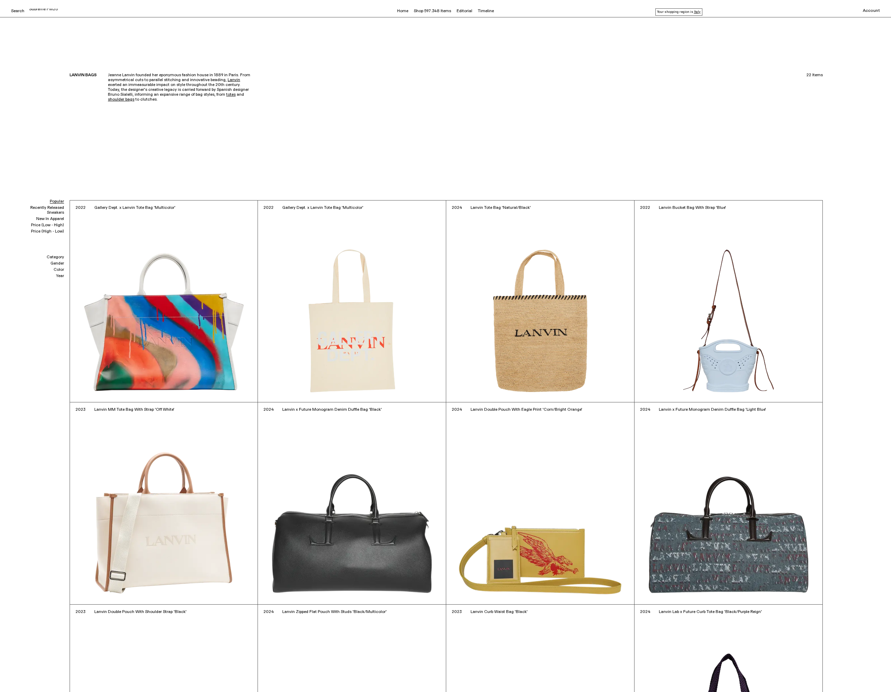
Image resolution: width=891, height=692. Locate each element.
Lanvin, (38, 677)
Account (871, 11)
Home (402, 11)
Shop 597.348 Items (432, 11)
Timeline (486, 11)
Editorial (464, 11)
